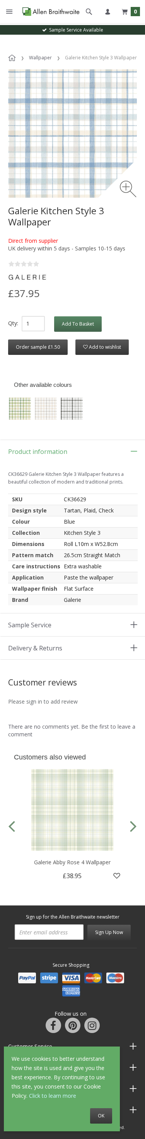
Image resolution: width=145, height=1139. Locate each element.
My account (107, 11)
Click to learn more (52, 1095)
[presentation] (11, 825)
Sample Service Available (75, 30)
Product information (37, 451)
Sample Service (29, 625)
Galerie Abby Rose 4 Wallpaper (72, 862)
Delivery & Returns (35, 648)
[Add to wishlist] (117, 876)
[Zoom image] (128, 189)
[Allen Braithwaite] (49, 11)
